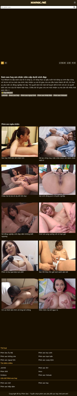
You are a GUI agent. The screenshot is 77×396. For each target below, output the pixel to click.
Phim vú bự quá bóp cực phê (12, 272)
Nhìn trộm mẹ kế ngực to (48, 310)
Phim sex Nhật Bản (45, 95)
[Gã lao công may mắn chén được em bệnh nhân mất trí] (57, 141)
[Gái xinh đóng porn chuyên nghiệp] (57, 180)
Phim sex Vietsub (60, 95)
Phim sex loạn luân (45, 356)
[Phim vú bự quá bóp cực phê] (19, 256)
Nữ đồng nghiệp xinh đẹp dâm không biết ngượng (17, 235)
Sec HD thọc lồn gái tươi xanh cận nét (53, 272)
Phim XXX (4, 371)
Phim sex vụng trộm (46, 360)
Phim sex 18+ (43, 368)
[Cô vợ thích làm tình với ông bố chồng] (19, 293)
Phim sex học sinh (45, 353)
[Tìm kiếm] (74, 7)
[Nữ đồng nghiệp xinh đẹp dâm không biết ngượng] (19, 217)
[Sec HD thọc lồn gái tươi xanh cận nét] (57, 256)
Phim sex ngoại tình (28, 95)
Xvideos (4, 375)
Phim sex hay (14, 95)
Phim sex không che (8, 356)
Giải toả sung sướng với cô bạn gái (52, 234)
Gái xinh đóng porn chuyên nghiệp (52, 196)
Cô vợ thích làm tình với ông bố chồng (16, 310)
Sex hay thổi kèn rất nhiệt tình (13, 158)
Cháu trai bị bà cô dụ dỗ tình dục (14, 196)
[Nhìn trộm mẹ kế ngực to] (57, 293)
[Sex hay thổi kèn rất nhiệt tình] (19, 141)
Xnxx (40, 371)
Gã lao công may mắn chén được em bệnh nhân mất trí (57, 159)
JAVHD (4, 95)
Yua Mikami (8, 93)
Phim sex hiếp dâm (8, 387)
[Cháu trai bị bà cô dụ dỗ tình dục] (19, 180)
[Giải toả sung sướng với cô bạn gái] (57, 217)
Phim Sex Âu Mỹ (7, 353)
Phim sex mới (6, 383)
